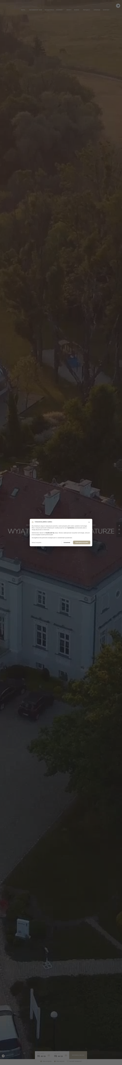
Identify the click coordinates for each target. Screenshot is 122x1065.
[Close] (89, 522)
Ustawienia (67, 542)
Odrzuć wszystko (36, 542)
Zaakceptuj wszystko (81, 542)
